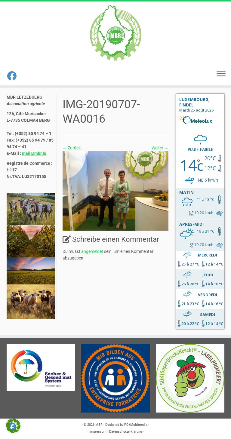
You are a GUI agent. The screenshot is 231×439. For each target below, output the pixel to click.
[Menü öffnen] (221, 73)
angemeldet (92, 251)
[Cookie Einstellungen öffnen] (13, 431)
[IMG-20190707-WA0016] (115, 190)
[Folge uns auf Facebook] (13, 76)
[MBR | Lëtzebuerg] (115, 33)
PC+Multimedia (135, 425)
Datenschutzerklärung (125, 432)
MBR (99, 425)
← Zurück (72, 148)
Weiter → (160, 148)
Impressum (97, 432)
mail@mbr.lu (34, 153)
